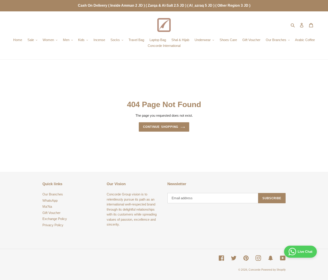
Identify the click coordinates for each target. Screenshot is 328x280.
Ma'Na (47, 206)
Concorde (255, 269)
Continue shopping (160, 127)
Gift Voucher (51, 213)
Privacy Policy (52, 225)
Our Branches (52, 194)
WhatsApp (50, 200)
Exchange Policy (54, 219)
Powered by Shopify (273, 269)
